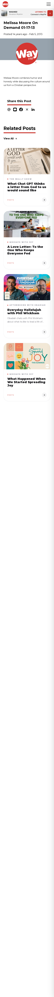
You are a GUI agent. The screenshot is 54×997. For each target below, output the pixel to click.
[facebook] (21, 109)
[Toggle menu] (49, 4)
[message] (15, 109)
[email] (9, 109)
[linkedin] (33, 109)
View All (9, 138)
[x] (27, 109)
